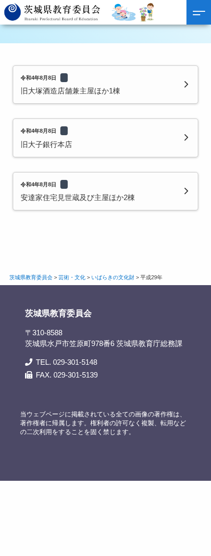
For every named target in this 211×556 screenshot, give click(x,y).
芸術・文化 (71, 277)
